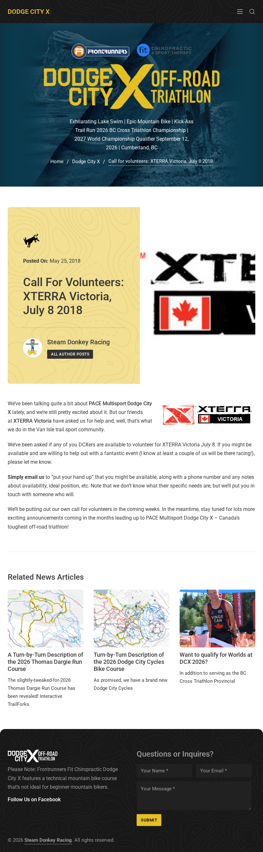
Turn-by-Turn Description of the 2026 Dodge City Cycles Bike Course (129, 661)
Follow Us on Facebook (34, 799)
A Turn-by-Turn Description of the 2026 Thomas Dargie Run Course (45, 661)
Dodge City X (29, 11)
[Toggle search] (252, 11)
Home (57, 161)
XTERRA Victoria (32, 421)
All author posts (70, 354)
